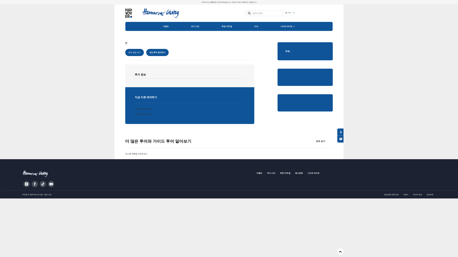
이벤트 (259, 173)
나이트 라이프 (314, 173)
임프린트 (430, 194)
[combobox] (264, 13)
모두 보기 (320, 141)
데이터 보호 (417, 194)
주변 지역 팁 (285, 173)
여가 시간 (271, 173)
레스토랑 (299, 173)
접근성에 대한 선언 (391, 194)
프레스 (405, 194)
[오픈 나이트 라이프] (294, 26)
